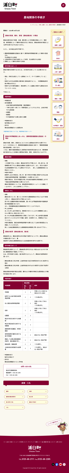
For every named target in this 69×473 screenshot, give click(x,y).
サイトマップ (31, 442)
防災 (58, 139)
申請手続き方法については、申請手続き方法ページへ (17, 131)
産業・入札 (45, 25)
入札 (7, 407)
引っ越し (58, 85)
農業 (7, 391)
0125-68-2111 (28, 458)
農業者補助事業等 (10, 397)
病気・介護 (58, 99)
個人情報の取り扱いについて (48, 442)
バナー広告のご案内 (7, 442)
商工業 (31, 397)
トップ (31, 25)
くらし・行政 (38, 25)
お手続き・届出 (58, 126)
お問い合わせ (59, 442)
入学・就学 (58, 72)
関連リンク (37, 442)
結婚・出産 (58, 45)
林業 (30, 391)
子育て (58, 58)
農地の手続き (52, 25)
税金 (58, 112)
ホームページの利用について (20, 442)
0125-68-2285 (44, 458)
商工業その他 (9, 402)
